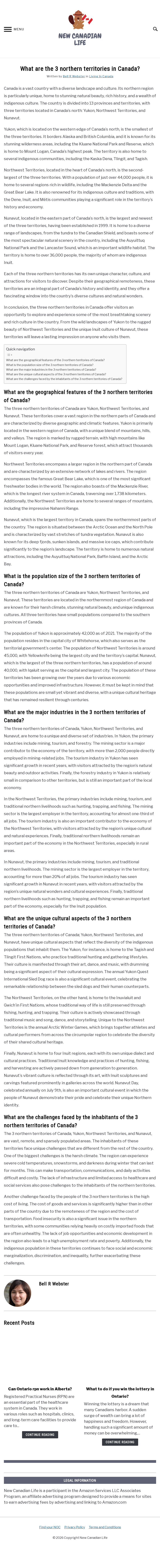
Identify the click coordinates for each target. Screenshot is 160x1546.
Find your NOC (49, 1527)
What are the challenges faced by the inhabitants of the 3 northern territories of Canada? (64, 379)
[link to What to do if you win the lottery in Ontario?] (120, 1356)
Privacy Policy (74, 1527)
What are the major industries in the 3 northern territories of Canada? (51, 369)
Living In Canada (101, 76)
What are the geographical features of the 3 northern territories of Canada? (55, 360)
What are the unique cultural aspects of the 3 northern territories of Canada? (56, 374)
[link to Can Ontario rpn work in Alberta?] (40, 1356)
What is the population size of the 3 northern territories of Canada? (49, 365)
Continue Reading (40, 1435)
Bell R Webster (74, 76)
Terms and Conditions (105, 1527)
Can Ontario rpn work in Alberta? (40, 1389)
